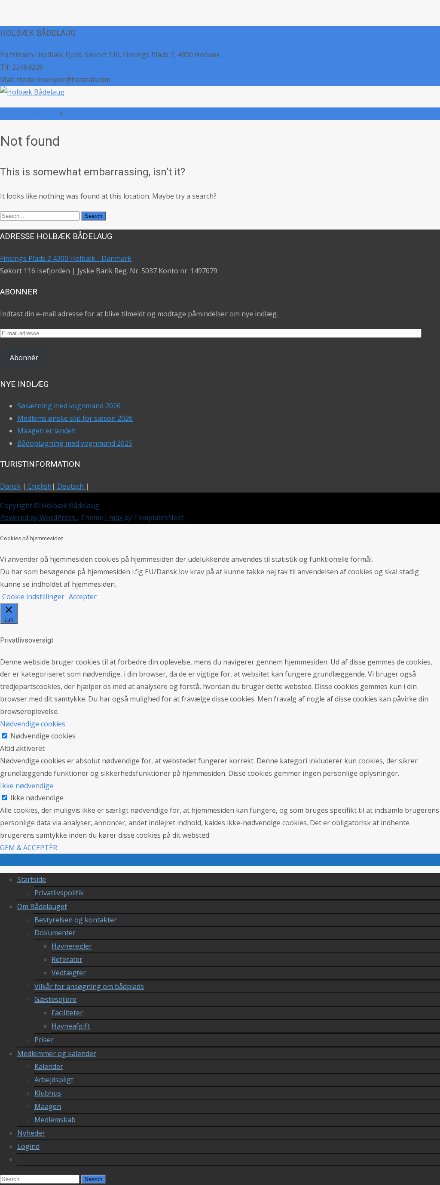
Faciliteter (67, 1012)
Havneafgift (71, 1026)
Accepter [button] (83, 596)
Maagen (47, 1106)
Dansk (10, 486)
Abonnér (24, 357)
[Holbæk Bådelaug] (32, 92)
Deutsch (70, 486)
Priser (44, 1039)
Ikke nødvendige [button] (26, 785)
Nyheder (31, 1133)
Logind (28, 1146)
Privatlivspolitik (59, 892)
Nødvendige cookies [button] (32, 724)
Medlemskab (55, 1119)
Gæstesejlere (55, 999)
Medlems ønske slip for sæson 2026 (75, 418)
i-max (114, 517)
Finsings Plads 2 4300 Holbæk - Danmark (65, 258)
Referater (67, 959)
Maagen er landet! (46, 430)
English (39, 486)
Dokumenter (55, 932)
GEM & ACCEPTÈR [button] (28, 847)
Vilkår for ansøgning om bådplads (89, 986)
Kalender (48, 1066)
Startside (31, 879)
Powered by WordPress (38, 517)
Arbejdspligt (53, 1079)
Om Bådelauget (42, 906)
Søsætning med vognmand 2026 (69, 405)
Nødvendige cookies (43, 736)
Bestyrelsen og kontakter (75, 920)
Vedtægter (69, 972)
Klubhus (47, 1093)
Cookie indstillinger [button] (33, 596)
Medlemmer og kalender (56, 1053)
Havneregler (72, 946)
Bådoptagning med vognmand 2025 (74, 443)
